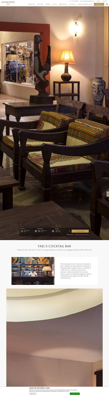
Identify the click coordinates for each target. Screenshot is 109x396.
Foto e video (40, 4)
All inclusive (72, 4)
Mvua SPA (54, 4)
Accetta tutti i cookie (75, 393)
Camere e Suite (31, 4)
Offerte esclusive (63, 4)
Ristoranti (47, 4)
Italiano (105, 1)
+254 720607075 (74, 1)
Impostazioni (32, 393)
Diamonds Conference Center (84, 4)
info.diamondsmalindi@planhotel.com (88, 1)
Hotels (98, 1)
